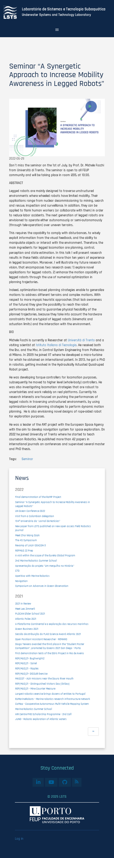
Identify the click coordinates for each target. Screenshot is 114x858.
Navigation (21, 581)
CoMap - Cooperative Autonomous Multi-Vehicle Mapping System (52, 704)
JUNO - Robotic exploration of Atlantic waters (41, 719)
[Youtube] (51, 782)
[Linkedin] (38, 782)
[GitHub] (65, 782)
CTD (17, 571)
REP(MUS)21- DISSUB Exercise (31, 673)
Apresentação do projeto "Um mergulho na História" (44, 566)
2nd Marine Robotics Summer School (36, 560)
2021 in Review (23, 603)
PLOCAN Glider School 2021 (30, 613)
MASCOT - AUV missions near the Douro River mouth (44, 678)
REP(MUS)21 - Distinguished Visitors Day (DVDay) (42, 684)
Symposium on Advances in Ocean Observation (41, 586)
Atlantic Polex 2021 (25, 619)
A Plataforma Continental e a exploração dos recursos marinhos (51, 624)
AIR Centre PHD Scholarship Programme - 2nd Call (43, 714)
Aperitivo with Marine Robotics (32, 576)
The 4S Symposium (26, 540)
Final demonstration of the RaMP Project (38, 497)
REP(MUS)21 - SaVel (26, 663)
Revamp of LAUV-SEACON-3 (30, 545)
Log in (19, 839)
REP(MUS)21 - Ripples (27, 668)
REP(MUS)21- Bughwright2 (29, 658)
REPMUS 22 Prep (24, 550)
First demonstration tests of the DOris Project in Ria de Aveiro (49, 653)
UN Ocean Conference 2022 (30, 511)
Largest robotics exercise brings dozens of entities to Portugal (50, 694)
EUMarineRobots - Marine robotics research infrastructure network (52, 699)
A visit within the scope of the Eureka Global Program (45, 555)
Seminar (27, 459)
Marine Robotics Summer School (33, 709)
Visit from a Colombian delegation (34, 516)
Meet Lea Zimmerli (25, 609)
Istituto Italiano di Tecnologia (56, 345)
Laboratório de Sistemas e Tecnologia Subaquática (63, 9)
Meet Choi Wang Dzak (27, 535)
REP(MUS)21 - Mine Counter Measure (35, 688)
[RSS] (76, 781)
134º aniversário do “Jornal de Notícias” (37, 521)
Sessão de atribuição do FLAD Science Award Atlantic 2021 (48, 634)
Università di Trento (81, 340)
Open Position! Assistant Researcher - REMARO (41, 639)
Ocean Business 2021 (26, 629)
